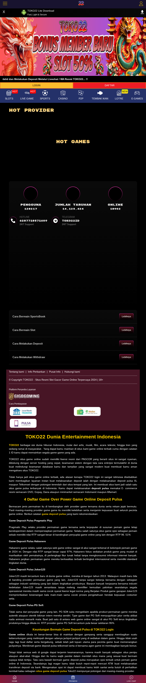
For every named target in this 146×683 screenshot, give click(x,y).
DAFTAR (109, 85)
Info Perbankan (36, 371)
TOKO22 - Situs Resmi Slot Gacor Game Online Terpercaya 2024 (60, 379)
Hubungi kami (72, 371)
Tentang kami (16, 371)
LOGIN (36, 85)
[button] (131, 679)
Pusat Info (55, 371)
